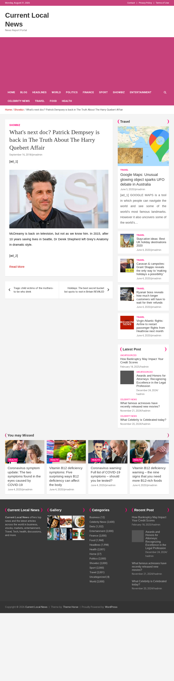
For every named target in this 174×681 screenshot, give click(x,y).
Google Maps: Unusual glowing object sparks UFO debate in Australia (142, 179)
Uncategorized (128, 355)
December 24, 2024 (146, 390)
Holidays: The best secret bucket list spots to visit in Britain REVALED (84, 290)
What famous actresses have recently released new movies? (140, 405)
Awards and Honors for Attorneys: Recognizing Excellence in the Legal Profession (151, 381)
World (56, 92)
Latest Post (132, 349)
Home (11, 92)
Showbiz (119, 92)
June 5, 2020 (127, 189)
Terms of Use (162, 3)
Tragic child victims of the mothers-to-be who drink (34, 290)
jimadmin (37, 154)
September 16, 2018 (20, 154)
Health (67, 101)
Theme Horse (70, 607)
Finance (88, 92)
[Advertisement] (87, 62)
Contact (131, 3)
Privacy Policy (145, 3)
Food (53, 101)
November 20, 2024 (130, 424)
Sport (103, 92)
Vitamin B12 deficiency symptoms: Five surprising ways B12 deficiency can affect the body (66, 476)
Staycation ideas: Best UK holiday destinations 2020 (151, 242)
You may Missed (20, 435)
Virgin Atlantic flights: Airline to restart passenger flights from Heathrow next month (150, 326)
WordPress (111, 607)
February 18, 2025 (130, 366)
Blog (23, 92)
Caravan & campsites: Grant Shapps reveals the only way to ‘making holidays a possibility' (151, 269)
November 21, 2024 (130, 410)
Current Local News (36, 607)
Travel (40, 101)
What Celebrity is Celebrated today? (143, 419)
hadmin (145, 366)
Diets (92, 526)
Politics (72, 92)
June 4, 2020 (143, 250)
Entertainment (140, 92)
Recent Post (144, 510)
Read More (16, 266)
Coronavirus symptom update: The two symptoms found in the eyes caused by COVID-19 (24, 476)
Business (95, 517)
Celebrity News (19, 101)
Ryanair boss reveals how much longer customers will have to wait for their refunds (150, 297)
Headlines (39, 92)
